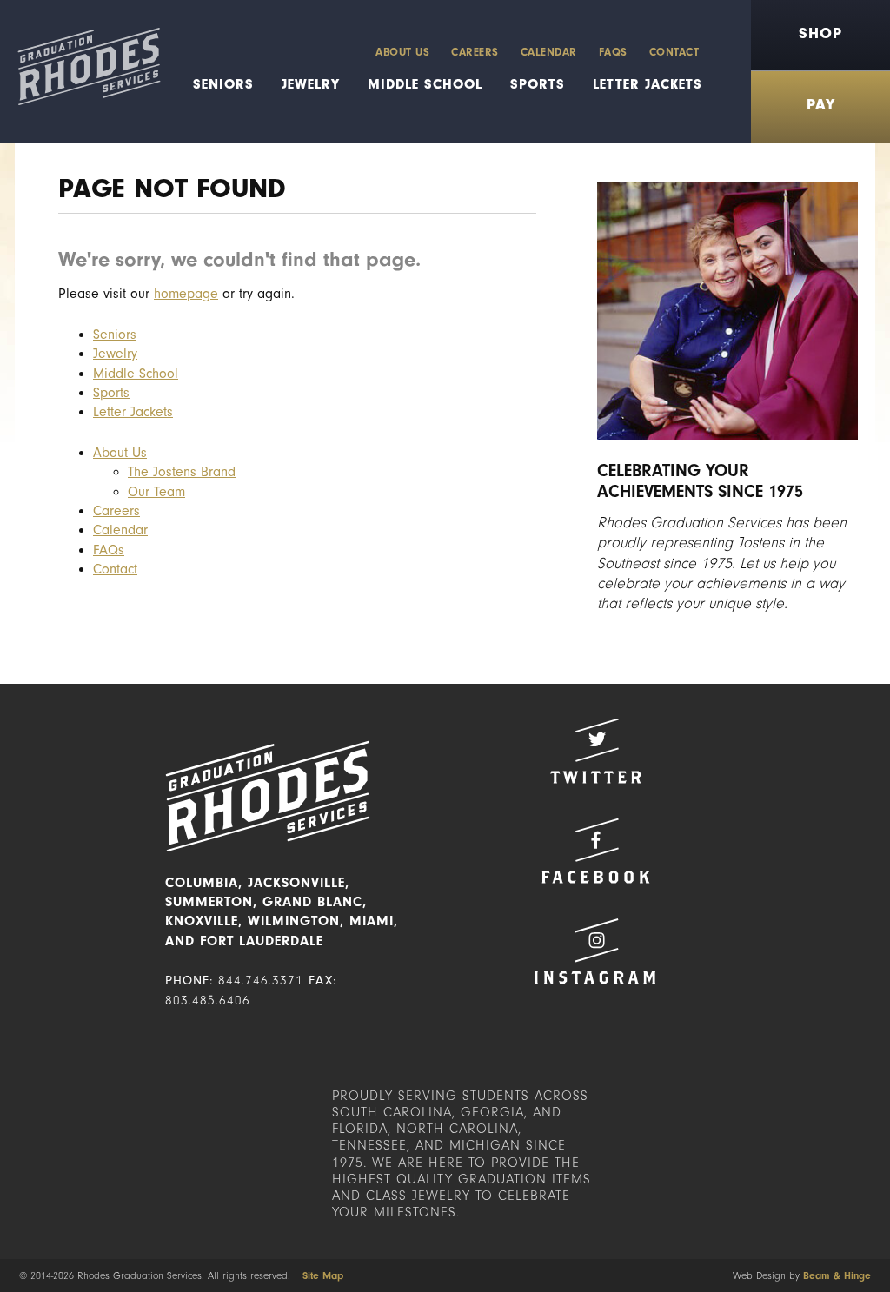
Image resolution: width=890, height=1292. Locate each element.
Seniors (223, 84)
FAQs (613, 51)
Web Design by (802, 1275)
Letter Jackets (647, 84)
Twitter (595, 751)
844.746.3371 (260, 980)
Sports (537, 84)
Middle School (425, 84)
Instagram (595, 951)
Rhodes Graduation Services (80, 71)
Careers (475, 51)
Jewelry (311, 84)
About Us (402, 51)
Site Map (322, 1275)
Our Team (156, 492)
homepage (186, 293)
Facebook (595, 851)
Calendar (549, 51)
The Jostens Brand (182, 472)
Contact (674, 51)
